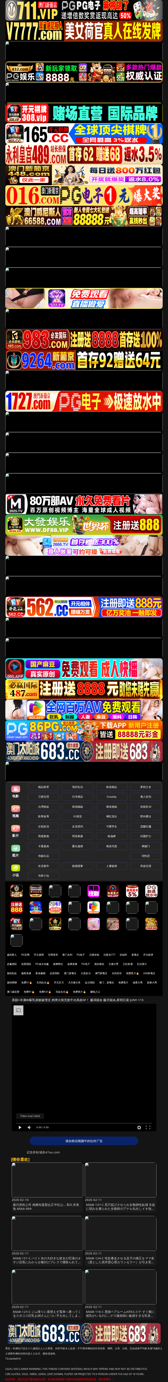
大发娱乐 (86, 973)
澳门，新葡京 (106, 982)
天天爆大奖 (74, 982)
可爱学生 (111, 826)
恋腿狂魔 (145, 826)
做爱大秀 (138, 982)
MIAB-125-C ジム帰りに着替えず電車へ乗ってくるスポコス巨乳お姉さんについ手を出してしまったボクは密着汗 (47, 1316)
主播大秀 (114, 964)
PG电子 (81, 954)
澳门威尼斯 (13, 991)
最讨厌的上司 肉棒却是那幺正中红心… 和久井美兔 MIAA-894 (46, 1207)
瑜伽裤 (112, 836)
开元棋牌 (39, 954)
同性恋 (146, 856)
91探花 (77, 816)
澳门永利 (67, 954)
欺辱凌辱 (43, 816)
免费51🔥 (26, 982)
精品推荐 (43, 787)
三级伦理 (43, 796)
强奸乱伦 (77, 787)
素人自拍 (145, 796)
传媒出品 (43, 856)
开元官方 (59, 982)
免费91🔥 (29, 991)
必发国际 (55, 973)
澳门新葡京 (70, 973)
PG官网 (25, 954)
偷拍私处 (12, 973)
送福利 (123, 954)
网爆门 (146, 846)
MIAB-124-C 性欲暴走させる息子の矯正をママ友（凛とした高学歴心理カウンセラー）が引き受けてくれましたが (120, 1262)
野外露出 (145, 816)
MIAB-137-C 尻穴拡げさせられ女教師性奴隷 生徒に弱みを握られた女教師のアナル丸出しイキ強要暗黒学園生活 (120, 1208)
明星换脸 (77, 836)
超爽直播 (72, 964)
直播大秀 (152, 982)
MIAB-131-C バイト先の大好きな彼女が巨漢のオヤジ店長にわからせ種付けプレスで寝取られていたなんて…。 (47, 1262)
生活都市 (43, 866)
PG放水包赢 (42, 964)
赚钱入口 (95, 991)
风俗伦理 (145, 866)
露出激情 (77, 846)
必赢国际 (12, 964)
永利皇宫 (117, 973)
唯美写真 (111, 846)
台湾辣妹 (43, 806)
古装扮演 (43, 826)
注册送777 (109, 954)
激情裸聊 (12, 982)
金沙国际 (90, 982)
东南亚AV (145, 806)
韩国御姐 (77, 806)
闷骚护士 (145, 836)
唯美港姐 (111, 806)
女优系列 (77, 826)
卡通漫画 (43, 846)
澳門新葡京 (101, 973)
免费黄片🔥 (79, 991)
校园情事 (77, 866)
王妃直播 (128, 964)
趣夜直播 (26, 973)
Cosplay (112, 796)
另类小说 (43, 875)
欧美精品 (111, 787)
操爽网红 (58, 964)
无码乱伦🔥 (43, 982)
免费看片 (123, 982)
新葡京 (135, 954)
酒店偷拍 (99, 964)
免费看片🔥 (132, 973)
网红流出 (111, 816)
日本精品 (77, 796)
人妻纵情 (111, 866)
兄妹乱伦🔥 (62, 991)
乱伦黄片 (142, 964)
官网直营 (53, 954)
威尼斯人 (12, 954)
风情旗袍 (43, 836)
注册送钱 (94, 954)
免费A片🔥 (45, 991)
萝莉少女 (145, 787)
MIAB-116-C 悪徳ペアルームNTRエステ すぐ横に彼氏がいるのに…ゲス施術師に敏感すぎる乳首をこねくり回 (120, 1316)
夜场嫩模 (40, 973)
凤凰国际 (26, 964)
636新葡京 (149, 973)
